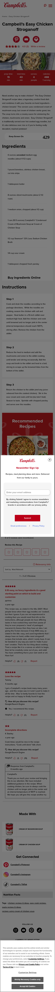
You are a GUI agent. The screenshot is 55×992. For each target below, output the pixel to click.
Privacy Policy (38, 526)
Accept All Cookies (27, 986)
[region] (27, 966)
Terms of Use (8, 967)
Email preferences (19, 526)
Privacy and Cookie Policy (29, 964)
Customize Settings (36, 959)
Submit (27, 518)
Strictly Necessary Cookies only (27, 979)
